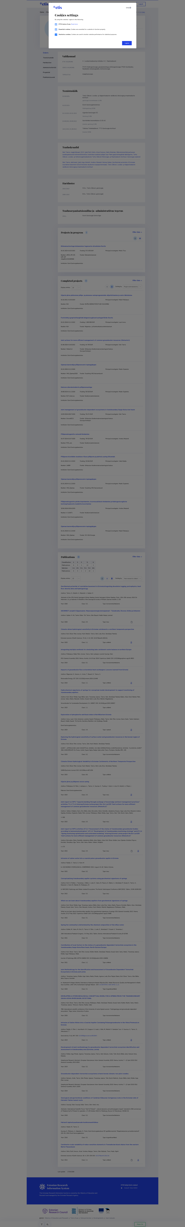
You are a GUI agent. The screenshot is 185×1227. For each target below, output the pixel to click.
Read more (74, 24)
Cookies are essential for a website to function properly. (82, 29)
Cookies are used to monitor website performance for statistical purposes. (88, 34)
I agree (127, 43)
